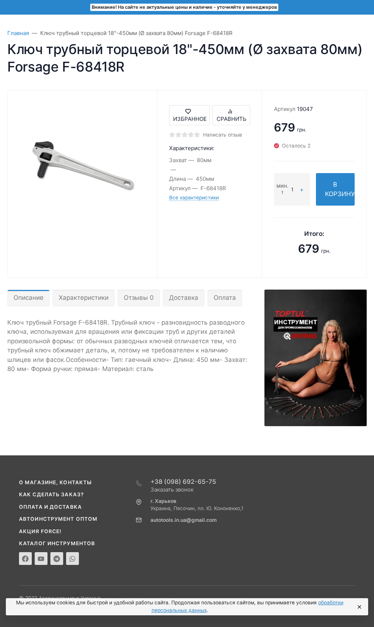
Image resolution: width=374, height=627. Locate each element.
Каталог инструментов (57, 543)
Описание (28, 297)
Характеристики (83, 297)
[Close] (359, 607)
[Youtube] (41, 558)
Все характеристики (194, 197)
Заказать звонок (172, 489)
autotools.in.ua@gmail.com (183, 520)
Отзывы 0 (139, 297)
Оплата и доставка (50, 507)
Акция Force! (40, 531)
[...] (315, 357)
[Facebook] (25, 558)
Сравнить (232, 118)
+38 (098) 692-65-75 (183, 481)
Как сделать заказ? (51, 494)
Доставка (183, 297)
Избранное (190, 118)
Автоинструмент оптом (58, 519)
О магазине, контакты (55, 482)
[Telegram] (56, 558)
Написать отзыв (222, 135)
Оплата (225, 297)
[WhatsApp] (72, 558)
